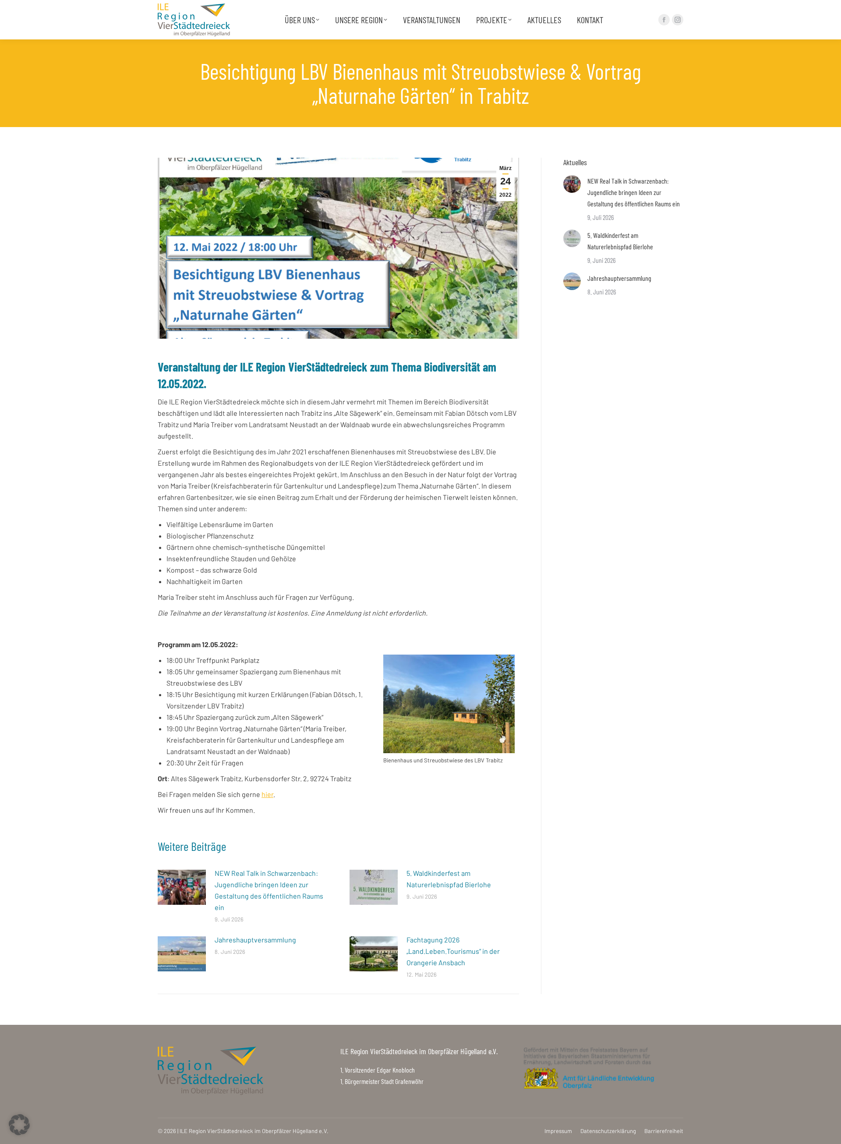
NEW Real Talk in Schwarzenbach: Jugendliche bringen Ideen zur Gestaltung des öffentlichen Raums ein (269, 890)
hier (267, 794)
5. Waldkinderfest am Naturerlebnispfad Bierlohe (448, 879)
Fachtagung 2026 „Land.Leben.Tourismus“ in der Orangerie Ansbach (453, 951)
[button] (19, 1124)
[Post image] (182, 887)
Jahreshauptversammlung (255, 939)
